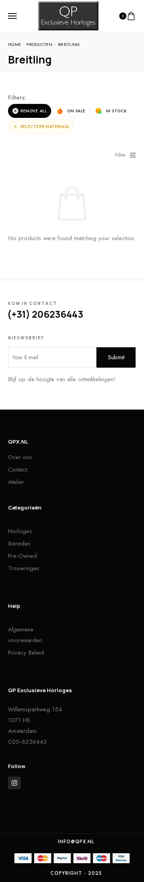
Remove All (33, 111)
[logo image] (68, 15)
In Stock (116, 111)
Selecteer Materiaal (45, 126)
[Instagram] (14, 782)
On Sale (76, 111)
